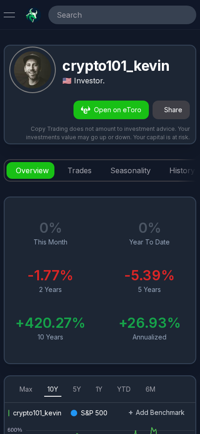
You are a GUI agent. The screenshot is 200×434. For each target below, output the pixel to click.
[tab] (30, 170)
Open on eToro (117, 110)
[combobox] (109, 14)
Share (173, 110)
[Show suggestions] (187, 14)
